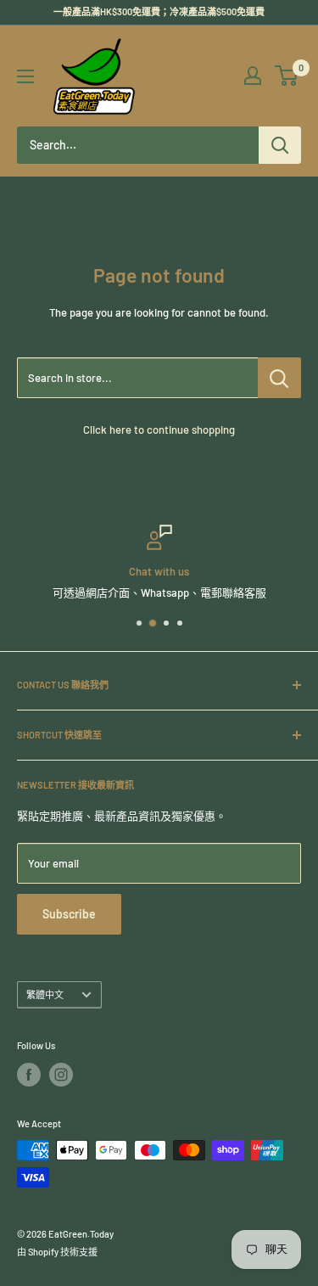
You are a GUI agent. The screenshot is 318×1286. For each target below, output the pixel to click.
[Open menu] (25, 76)
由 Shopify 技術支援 (57, 1251)
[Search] (280, 145)
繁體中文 (45, 994)
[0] (287, 75)
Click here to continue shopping (159, 429)
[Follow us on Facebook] (29, 1075)
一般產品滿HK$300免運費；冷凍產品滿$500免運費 (159, 11)
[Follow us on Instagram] (61, 1075)
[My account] (252, 75)
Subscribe (69, 914)
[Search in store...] (279, 377)
